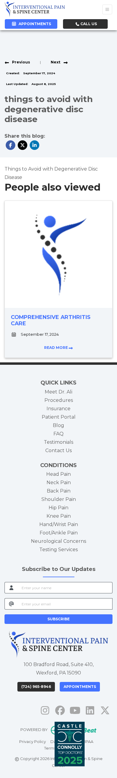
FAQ (58, 434)
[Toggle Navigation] (107, 9)
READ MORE (56, 347)
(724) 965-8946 (36, 686)
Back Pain (58, 491)
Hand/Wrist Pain (58, 524)
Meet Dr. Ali (58, 392)
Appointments (80, 686)
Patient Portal (59, 417)
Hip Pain (58, 507)
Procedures (58, 400)
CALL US (88, 24)
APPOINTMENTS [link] (34, 24)
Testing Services (58, 549)
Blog (58, 425)
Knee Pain (58, 516)
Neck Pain (58, 482)
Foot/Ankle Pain (59, 533)
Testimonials (58, 442)
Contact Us (58, 450)
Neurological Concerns (58, 541)
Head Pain (58, 474)
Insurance (58, 408)
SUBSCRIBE (58, 619)
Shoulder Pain (58, 499)
